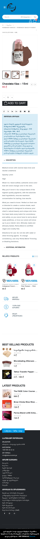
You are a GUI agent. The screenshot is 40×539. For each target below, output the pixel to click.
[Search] (35, 17)
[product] (12, 269)
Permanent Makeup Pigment (12, 284)
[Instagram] (9, 513)
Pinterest (20, 111)
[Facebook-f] (4, 513)
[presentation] (5, 52)
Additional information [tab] (15, 247)
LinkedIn (12, 111)
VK (29, 111)
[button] (33, 256)
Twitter (8, 111)
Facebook (4, 111)
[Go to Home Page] (2, 25)
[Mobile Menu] (4, 7)
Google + (16, 111)
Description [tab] (11, 160)
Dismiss (32, 536)
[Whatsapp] (14, 513)
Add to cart (17, 103)
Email (24, 111)
